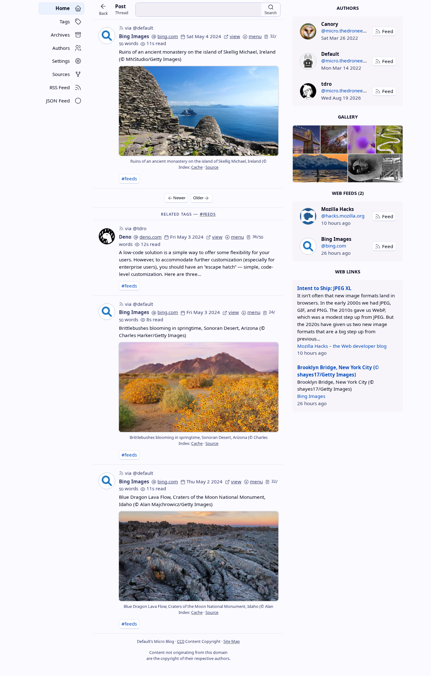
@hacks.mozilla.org (342, 216)
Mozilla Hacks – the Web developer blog (342, 346)
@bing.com (333, 245)
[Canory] (308, 31)
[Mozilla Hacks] (308, 216)
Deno (125, 237)
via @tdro (135, 228)
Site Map (231, 641)
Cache (197, 167)
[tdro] (308, 91)
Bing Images (134, 36)
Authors (348, 8)
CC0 (180, 641)
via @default (139, 28)
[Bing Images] (308, 246)
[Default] (308, 61)
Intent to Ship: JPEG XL (324, 288)
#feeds (129, 178)
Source (211, 167)
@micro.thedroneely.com (349, 30)
